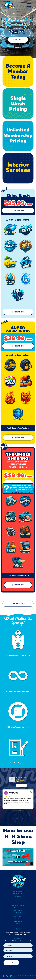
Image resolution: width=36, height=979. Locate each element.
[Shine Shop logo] (8, 2)
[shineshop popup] (18, 484)
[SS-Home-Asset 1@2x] (18, 56)
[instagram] (11, 976)
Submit (11, 963)
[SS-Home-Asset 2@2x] (18, 153)
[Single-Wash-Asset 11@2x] (18, 89)
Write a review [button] (21, 785)
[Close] (31, 485)
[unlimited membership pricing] (18, 121)
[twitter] (7, 976)
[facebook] (4, 976)
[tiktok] (15, 976)
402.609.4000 (18, 897)
